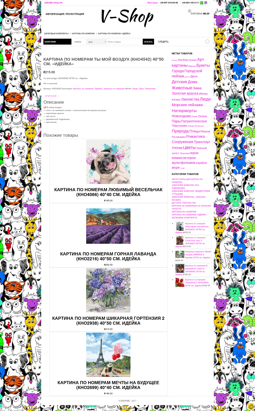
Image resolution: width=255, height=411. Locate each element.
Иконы (203, 93)
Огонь (194, 116)
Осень (202, 116)
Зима (197, 87)
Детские (179, 81)
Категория (50, 41)
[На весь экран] (7, 407)
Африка (192, 65)
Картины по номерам (83, 33)
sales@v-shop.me (53, 2)
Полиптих (199, 125)
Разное (205, 131)
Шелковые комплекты (56, 33)
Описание (51, 95)
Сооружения (182, 141)
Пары (141, 88)
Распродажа (179, 136)
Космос (176, 99)
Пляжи (191, 125)
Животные (182, 87)
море (176, 167)
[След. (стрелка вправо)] (4, 410)
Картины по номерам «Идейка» (114, 33)
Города (178, 70)
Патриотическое (194, 121)
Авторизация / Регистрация (65, 14)
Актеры (174, 60)
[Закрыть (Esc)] (1, 407)
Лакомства (190, 99)
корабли (201, 163)
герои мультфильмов (184, 160)
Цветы (189, 147)
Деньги (187, 76)
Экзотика (184, 153)
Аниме (193, 60)
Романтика (150, 88)
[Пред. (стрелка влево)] (1, 410)
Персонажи (179, 125)
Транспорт (202, 141)
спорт (182, 168)
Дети (194, 76)
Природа (180, 131)
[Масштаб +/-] (10, 407)
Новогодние (181, 115)
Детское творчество (184, 202)
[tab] (105, 96)
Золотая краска (185, 93)
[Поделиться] (4, 407)
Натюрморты (184, 110)
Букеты (203, 65)
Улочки (177, 147)
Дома (192, 81)
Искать (148, 41)
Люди (135, 88)
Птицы (194, 130)
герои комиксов (185, 155)
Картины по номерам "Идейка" (88, 88)
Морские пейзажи (187, 104)
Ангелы (183, 59)
